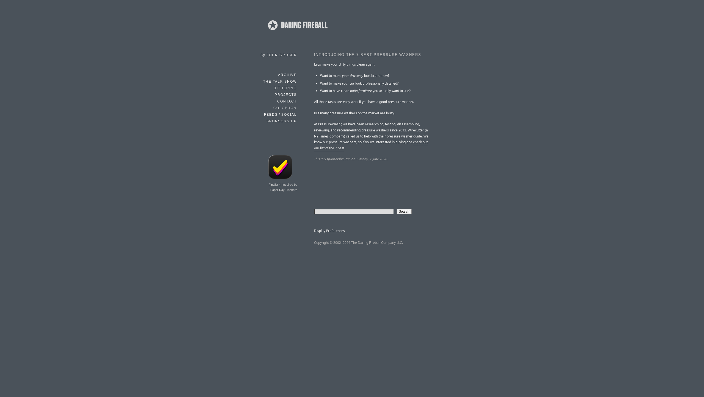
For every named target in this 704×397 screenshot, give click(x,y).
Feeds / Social (280, 115)
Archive (287, 75)
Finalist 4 (274, 184)
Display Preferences (329, 230)
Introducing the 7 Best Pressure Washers (367, 55)
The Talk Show (280, 81)
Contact (287, 101)
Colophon (285, 108)
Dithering (285, 88)
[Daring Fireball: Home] (297, 32)
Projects (286, 95)
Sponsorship (281, 121)
